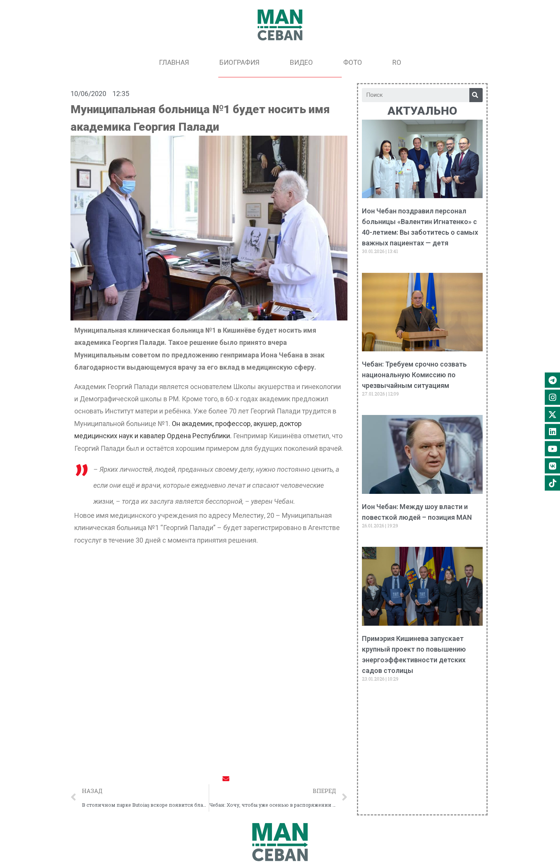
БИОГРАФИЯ (239, 62)
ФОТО (352, 62)
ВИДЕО (301, 62)
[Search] (476, 95)
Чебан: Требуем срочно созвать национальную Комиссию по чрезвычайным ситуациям (414, 374)
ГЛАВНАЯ (174, 62)
